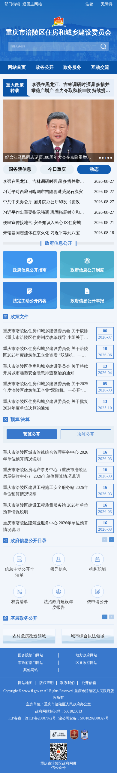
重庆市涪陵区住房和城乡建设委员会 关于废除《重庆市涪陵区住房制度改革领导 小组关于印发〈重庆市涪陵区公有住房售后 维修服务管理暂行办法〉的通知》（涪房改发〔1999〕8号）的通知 (46, 334)
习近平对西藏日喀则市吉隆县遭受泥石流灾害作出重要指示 (45, 191)
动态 (94, 169)
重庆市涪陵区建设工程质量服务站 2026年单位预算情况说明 (45, 508)
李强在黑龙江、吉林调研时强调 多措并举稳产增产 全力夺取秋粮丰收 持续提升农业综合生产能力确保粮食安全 (70, 88)
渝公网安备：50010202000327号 (83, 718)
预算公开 (31, 434)
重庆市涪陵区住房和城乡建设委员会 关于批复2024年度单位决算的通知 (45, 404)
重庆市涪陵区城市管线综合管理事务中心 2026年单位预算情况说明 (45, 455)
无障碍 (106, 4)
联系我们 (67, 683)
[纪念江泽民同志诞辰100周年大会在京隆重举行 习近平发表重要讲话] (58, 138)
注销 (89, 4)
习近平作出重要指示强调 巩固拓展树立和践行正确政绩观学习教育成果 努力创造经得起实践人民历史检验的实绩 (45, 212)
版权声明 (46, 683)
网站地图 (25, 683)
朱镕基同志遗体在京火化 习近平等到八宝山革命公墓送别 (45, 232)
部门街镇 (12, 4)
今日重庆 (57, 169)
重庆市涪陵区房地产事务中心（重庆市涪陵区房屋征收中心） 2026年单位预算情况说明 (45, 473)
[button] (99, 157)
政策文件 (19, 316)
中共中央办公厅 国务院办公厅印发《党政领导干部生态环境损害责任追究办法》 (45, 201)
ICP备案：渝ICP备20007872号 (32, 718)
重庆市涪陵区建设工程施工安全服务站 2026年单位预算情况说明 (45, 490)
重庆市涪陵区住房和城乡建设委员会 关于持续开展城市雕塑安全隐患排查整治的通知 (45, 369)
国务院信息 (20, 169)
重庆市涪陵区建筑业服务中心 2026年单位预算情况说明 (45, 526)
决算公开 (85, 434)
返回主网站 (32, 4)
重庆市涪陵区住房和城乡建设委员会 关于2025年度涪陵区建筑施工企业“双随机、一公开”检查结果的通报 (45, 387)
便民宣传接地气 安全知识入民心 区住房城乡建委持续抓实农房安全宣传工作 (45, 222)
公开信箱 (89, 683)
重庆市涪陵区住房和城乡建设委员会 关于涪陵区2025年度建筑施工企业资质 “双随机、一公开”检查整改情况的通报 (45, 352)
